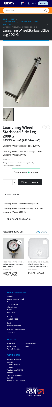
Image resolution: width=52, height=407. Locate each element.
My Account (11, 346)
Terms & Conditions (14, 349)
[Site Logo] (9, 3)
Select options (45, 242)
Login (27, 346)
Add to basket (31, 182)
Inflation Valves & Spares (19, 262)
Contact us (11, 343)
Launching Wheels (26, 163)
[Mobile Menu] (43, 3)
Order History (30, 343)
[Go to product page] (13, 248)
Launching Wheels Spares (12, 165)
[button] (37, 231)
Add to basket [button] (19, 242)
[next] (48, 127)
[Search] (45, 10)
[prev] (44, 127)
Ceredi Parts (15, 163)
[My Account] (28, 3)
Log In (34, 3)
